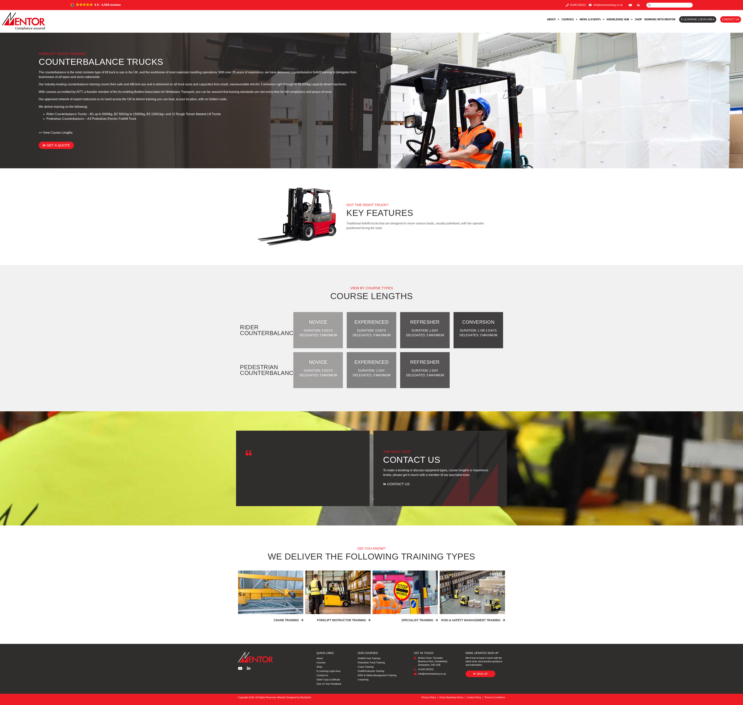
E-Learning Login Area (328, 671)
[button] (96, 5)
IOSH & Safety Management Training (377, 675)
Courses (568, 19)
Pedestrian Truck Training (371, 662)
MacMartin (305, 697)
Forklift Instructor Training (371, 671)
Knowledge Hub (618, 19)
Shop (638, 19)
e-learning (363, 679)
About (551, 19)
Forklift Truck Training (369, 658)
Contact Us (322, 675)
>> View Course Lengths (56, 132)
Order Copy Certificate (328, 679)
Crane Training (366, 667)
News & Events (590, 19)
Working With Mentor (659, 19)
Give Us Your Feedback (329, 684)
